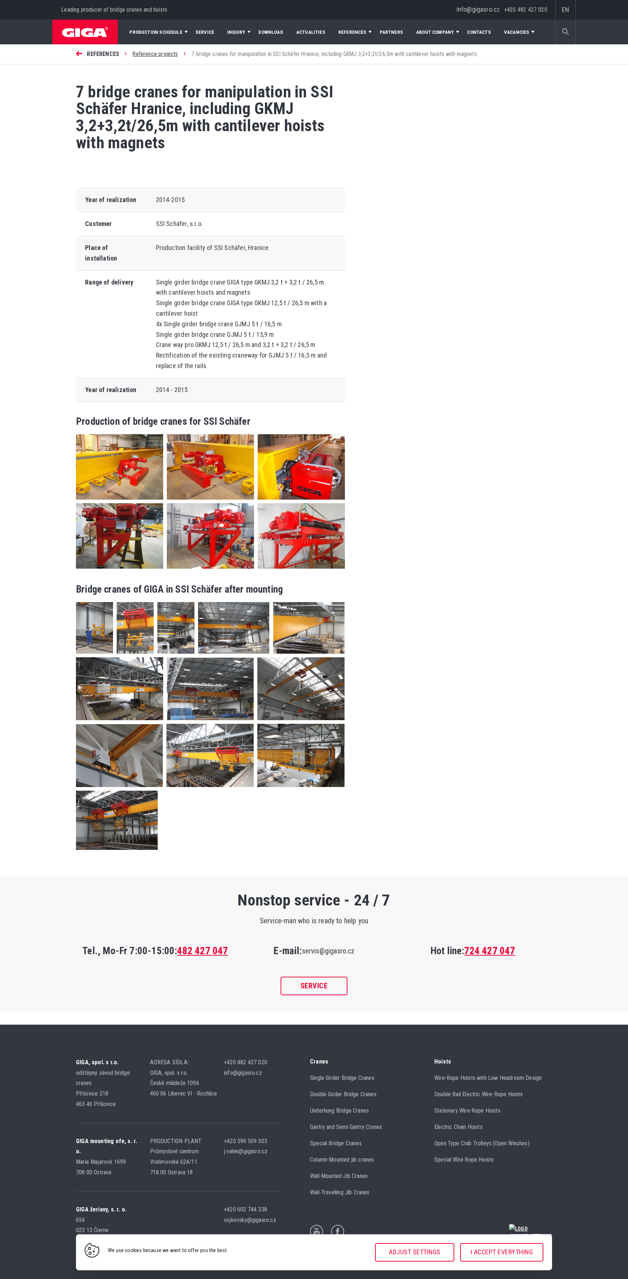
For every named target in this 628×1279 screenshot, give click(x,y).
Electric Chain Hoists (458, 1126)
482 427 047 (202, 951)
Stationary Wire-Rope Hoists (467, 1110)
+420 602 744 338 (246, 1209)
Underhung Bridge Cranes (339, 1110)
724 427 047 (489, 951)
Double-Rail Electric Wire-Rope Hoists (478, 1094)
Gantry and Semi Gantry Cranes (346, 1126)
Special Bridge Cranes (336, 1143)
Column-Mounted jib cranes (342, 1159)
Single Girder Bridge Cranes (342, 1077)
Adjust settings (414, 1252)
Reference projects (155, 54)
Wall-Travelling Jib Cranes (340, 1192)
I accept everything (502, 1252)
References (103, 54)
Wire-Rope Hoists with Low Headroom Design (488, 1077)
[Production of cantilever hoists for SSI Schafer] (119, 570)
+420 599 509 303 (246, 1141)
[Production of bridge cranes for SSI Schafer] (299, 501)
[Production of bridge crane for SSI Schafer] (119, 501)
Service (314, 985)
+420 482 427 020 (525, 9)
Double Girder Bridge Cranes (343, 1094)
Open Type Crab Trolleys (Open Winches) (482, 1143)
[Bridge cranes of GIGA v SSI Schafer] (94, 655)
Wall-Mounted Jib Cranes (339, 1176)
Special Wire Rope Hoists (464, 1159)
